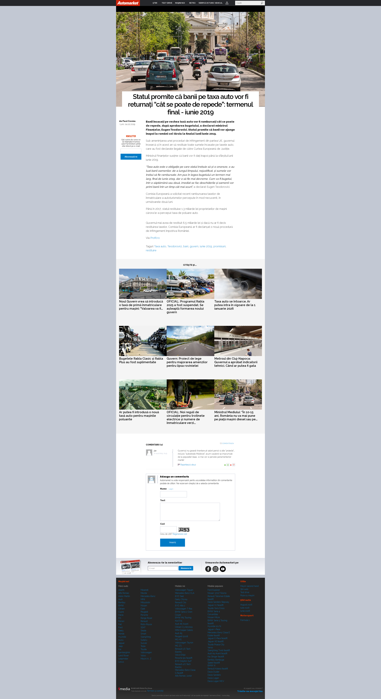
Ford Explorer (214, 590)
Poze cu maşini (247, 595)
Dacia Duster (213, 672)
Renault (144, 621)
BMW (121, 605)
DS (119, 618)
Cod (162, 524)
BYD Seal (179, 596)
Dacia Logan (213, 678)
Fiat (120, 624)
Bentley (121, 602)
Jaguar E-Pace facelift (217, 638)
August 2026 (246, 604)
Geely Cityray (181, 599)
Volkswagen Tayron (184, 642)
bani (185, 246)
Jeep (120, 646)
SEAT (143, 627)
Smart (143, 633)
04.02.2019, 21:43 (161, 453)
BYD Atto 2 (180, 605)
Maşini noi (123, 581)
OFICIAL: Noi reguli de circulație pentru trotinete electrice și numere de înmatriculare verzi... (186, 417)
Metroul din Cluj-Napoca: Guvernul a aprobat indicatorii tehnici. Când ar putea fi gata (235, 362)
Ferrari (121, 621)
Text (162, 500)
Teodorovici (174, 246)
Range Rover (146, 618)
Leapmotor (123, 658)
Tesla (143, 646)
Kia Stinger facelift (216, 656)
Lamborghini (124, 652)
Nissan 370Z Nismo (217, 593)
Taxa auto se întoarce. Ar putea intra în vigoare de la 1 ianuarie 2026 (235, 305)
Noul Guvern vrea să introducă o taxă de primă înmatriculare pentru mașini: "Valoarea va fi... (141, 305)
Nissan (144, 605)
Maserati (144, 590)
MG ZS (178, 646)
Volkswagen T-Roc (183, 608)
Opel (143, 608)
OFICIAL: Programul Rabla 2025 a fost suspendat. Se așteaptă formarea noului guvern (185, 307)
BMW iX (212, 665)
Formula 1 (245, 620)
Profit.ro (155, 237)
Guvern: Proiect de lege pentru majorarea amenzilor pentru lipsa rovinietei (187, 362)
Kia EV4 (178, 621)
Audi (120, 599)
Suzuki (144, 643)
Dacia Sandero (214, 675)
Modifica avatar (151, 479)
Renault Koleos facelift (218, 668)
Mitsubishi (145, 602)
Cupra (121, 612)
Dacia (120, 615)
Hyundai (122, 637)
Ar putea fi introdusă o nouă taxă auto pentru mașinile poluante (139, 415)
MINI (143, 599)
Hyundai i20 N (214, 626)
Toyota (144, 649)
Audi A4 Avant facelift (217, 653)
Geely (121, 630)
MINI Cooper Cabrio (184, 630)
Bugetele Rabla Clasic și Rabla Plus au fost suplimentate (141, 360)
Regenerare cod (180, 534)
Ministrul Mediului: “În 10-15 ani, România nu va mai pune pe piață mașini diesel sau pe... (235, 415)
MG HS (178, 639)
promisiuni (219, 246)
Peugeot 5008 (181, 636)
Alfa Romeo (123, 593)
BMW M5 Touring (183, 617)
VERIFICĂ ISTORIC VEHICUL (210, 3)
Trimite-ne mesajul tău (250, 691)
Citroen (121, 608)
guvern (194, 246)
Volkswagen (146, 652)
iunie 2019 (206, 246)
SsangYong (146, 637)
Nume (163, 489)
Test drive (244, 592)
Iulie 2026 (244, 608)
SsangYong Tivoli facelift (219, 650)
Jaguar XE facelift (216, 641)
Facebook (208, 569)
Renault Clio (180, 602)
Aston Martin (124, 596)
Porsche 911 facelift (183, 658)
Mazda (144, 593)
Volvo (143, 655)
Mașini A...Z (146, 658)
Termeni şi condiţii (155, 691)
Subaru (144, 640)
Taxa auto (160, 246)
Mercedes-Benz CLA (184, 593)
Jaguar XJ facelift (215, 605)
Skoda (143, 630)
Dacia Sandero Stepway (218, 602)
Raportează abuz (188, 464)
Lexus (121, 662)
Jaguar (121, 643)
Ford (120, 627)
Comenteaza (228, 443)
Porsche (144, 615)
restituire (151, 250)
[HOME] (128, 3)
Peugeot (144, 612)
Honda (121, 633)
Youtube (223, 569)
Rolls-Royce (146, 624)
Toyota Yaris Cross (216, 608)
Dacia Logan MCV (216, 681)
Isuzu (120, 640)
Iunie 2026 (245, 611)
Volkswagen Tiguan (184, 590)
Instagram (215, 569)
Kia (119, 649)
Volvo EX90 (180, 655)
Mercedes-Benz (148, 596)
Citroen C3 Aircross (184, 627)
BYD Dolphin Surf (183, 661)
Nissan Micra (214, 617)
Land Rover (123, 655)
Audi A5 (178, 633)
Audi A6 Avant (181, 624)
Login (227, 3)
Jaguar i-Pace (214, 629)
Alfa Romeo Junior (183, 676)
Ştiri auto (244, 589)
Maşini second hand (249, 586)
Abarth (121, 590)
